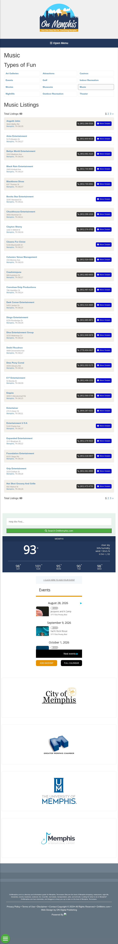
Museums (48, 87)
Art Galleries (12, 73)
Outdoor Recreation (53, 93)
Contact (53, 906)
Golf (45, 80)
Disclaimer (42, 906)
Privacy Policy (13, 906)
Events (9, 80)
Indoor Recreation (89, 80)
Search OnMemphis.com (60, 530)
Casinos (84, 73)
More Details (105, 124)
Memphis (10, 126)
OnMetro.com (103, 906)
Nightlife (10, 93)
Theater (84, 93)
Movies (9, 87)
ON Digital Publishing (67, 910)
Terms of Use (28, 906)
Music (83, 87)
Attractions (48, 73)
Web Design (47, 910)
